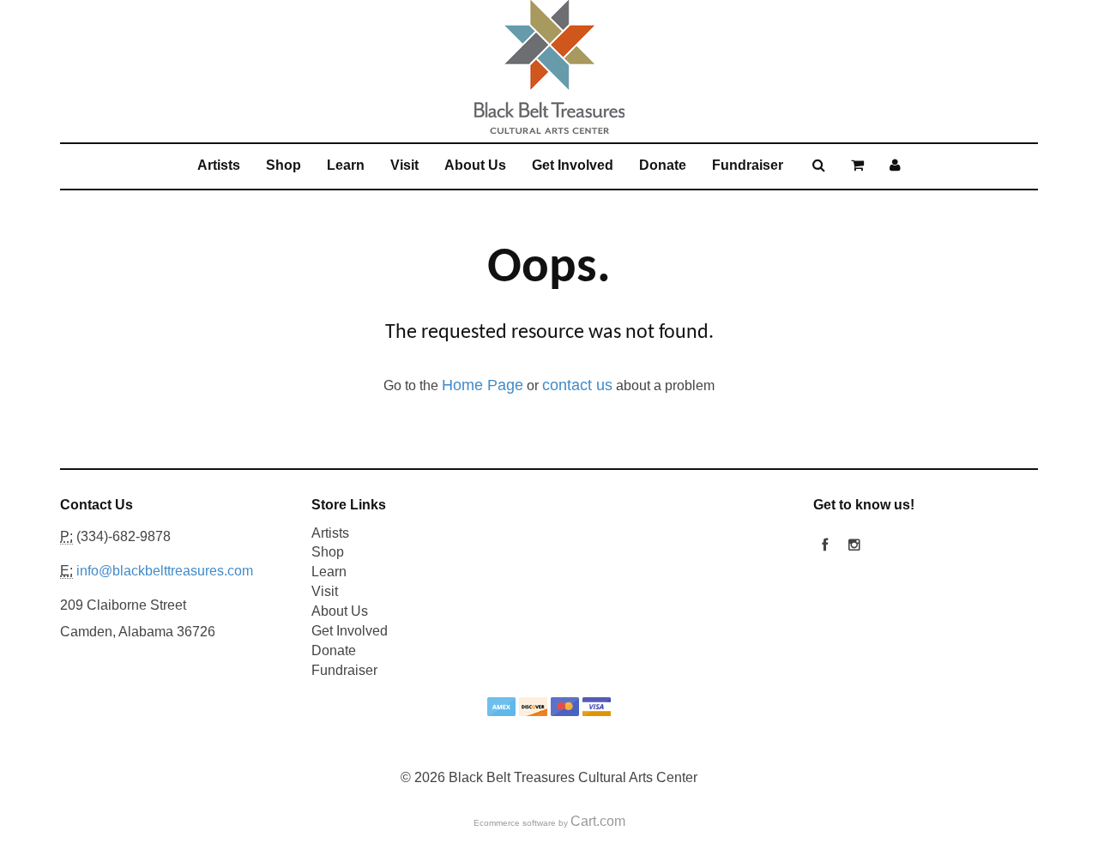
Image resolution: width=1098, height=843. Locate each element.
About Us (475, 165)
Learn (346, 165)
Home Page (482, 385)
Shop (283, 165)
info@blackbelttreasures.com (164, 570)
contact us (577, 385)
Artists (218, 165)
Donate (662, 165)
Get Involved (572, 165)
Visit (404, 165)
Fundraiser (747, 165)
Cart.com (597, 821)
